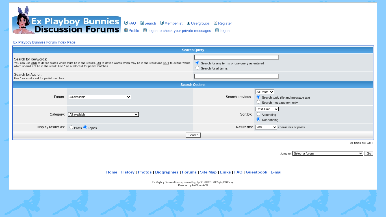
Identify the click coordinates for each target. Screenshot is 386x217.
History (128, 172)
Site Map (208, 172)
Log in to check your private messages (179, 31)
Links (225, 172)
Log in (224, 31)
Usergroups (200, 23)
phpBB (199, 182)
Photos (145, 172)
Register (225, 23)
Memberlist (173, 23)
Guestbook (256, 172)
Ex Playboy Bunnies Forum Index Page (44, 42)
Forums (189, 172)
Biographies (167, 172)
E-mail (277, 172)
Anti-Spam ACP (200, 185)
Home (111, 172)
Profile (134, 31)
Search (150, 23)
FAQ (132, 23)
